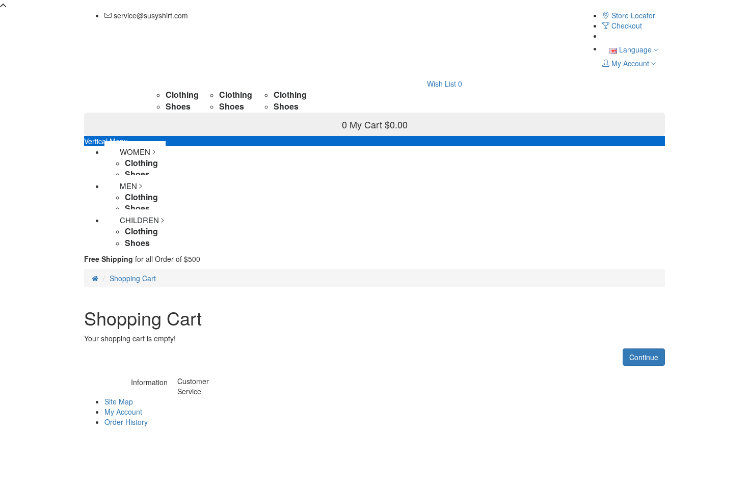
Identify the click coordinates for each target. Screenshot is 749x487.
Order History (126, 422)
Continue (643, 357)
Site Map (118, 401)
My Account (123, 412)
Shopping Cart (133, 278)
